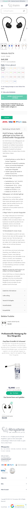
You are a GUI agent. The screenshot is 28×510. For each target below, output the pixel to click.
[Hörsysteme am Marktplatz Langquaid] (12, 506)
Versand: (6, 1)
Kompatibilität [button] (6, 310)
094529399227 (6, 459)
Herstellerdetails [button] (7, 305)
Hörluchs (3, 414)
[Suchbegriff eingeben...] (24, 11)
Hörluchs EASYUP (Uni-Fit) (13, 321)
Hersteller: (3, 56)
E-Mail (2, 109)
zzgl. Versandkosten (11, 61)
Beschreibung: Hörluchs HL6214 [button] (11, 129)
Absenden (6, 117)
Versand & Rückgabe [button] (8, 300)
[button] (26, 28)
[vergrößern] (24, 39)
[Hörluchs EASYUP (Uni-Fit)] (4, 323)
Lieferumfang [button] (6, 295)
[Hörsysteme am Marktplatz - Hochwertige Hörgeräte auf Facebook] (8, 507)
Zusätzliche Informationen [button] (9, 291)
